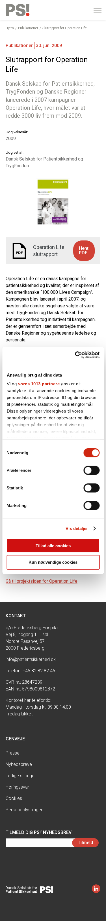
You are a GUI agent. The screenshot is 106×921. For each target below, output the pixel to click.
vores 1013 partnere (39, 383)
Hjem (10, 28)
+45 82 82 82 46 (39, 670)
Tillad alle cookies (53, 545)
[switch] (91, 470)
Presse (13, 753)
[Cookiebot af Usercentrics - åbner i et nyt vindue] (75, 355)
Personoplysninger (24, 809)
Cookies (14, 798)
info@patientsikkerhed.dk (31, 659)
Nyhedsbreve (19, 764)
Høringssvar (17, 787)
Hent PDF (83, 250)
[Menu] (97, 10)
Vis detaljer (77, 528)
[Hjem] (18, 10)
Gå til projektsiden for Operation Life (41, 581)
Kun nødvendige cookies (53, 562)
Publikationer (28, 28)
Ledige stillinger (21, 775)
